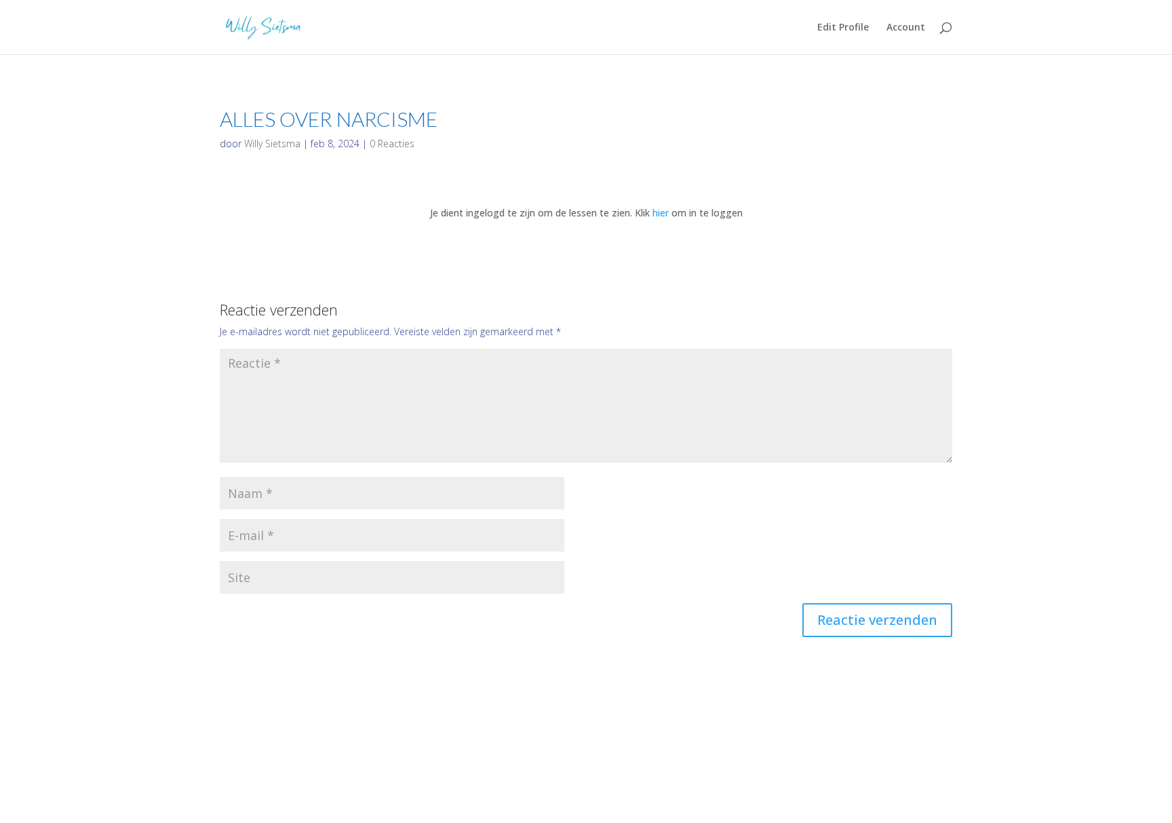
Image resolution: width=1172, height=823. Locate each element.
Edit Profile (843, 27)
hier (660, 212)
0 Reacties (392, 143)
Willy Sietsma (272, 143)
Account (905, 27)
